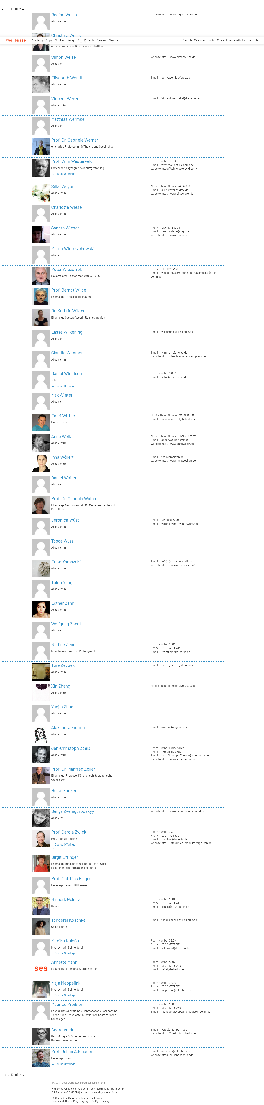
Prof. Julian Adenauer (71, 1051)
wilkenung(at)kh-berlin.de (177, 331)
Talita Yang (61, 582)
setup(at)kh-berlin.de (174, 377)
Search (187, 40)
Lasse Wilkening (66, 332)
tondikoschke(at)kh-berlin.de (179, 919)
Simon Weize (63, 57)
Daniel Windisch (66, 373)
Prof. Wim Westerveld (72, 161)
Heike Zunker (64, 790)
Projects (89, 40)
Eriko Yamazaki (66, 561)
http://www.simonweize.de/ (179, 56)
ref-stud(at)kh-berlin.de (175, 651)
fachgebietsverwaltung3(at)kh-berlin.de (185, 1011)
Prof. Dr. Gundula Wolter (74, 498)
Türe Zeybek (63, 665)
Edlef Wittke (63, 415)
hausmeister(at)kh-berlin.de (178, 419)
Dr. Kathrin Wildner (69, 310)
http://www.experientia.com (179, 759)
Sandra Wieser (65, 227)
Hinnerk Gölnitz (65, 899)
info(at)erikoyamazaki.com (177, 561)
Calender (199, 40)
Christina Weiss (66, 35)
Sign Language (102, 1101)
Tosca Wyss (62, 540)
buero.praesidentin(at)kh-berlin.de (99, 1092)
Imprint (84, 1098)
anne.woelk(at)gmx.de (174, 439)
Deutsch (253, 40)
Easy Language (81, 1101)
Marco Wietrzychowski (72, 248)
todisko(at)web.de (172, 456)
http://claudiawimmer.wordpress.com (184, 356)
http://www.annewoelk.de (177, 443)
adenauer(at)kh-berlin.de (176, 1051)
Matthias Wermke (67, 119)
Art (80, 40)
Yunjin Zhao (62, 706)
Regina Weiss (64, 14)
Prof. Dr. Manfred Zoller (73, 769)
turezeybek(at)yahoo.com (177, 665)
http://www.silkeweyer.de (177, 193)
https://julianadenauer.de (177, 1055)
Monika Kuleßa (65, 940)
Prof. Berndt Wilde (68, 290)
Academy (37, 40)
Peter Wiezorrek (66, 269)
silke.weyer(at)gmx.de (174, 189)
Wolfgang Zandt (66, 623)
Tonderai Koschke (68, 920)
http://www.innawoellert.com (179, 460)
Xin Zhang (60, 686)
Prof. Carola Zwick (68, 832)
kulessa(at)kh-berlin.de (175, 948)
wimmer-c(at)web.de (174, 352)
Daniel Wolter (64, 477)
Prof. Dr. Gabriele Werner (74, 140)
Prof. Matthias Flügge (71, 878)
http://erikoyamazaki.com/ (178, 565)
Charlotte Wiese (66, 207)
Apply (49, 40)
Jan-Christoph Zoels (70, 748)
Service (113, 40)
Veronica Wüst (65, 520)
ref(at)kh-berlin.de (172, 969)
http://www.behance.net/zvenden (182, 811)
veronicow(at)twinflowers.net (179, 523)
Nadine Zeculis (65, 644)
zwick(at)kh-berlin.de (174, 839)
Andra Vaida (62, 1029)
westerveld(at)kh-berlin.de (177, 165)
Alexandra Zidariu (68, 727)
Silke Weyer (62, 186)
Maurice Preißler (66, 1004)
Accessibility (237, 40)
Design (71, 40)
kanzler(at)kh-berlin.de (175, 906)
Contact (222, 40)
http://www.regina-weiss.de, (179, 14)
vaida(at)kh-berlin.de (174, 1029)
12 (19, 9)
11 (16, 9)
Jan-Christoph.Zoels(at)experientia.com (186, 755)
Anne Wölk (61, 436)
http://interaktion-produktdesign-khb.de (186, 843)
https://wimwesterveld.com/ (179, 168)
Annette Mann (64, 962)
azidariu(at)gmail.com (174, 727)
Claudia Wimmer (67, 352)
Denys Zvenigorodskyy (72, 811)
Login (211, 40)
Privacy (98, 1098)
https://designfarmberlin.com (179, 1033)
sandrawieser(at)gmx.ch (176, 231)
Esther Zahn (62, 603)
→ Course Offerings (63, 173)
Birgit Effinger (64, 857)
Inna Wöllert (62, 457)
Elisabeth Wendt (67, 77)
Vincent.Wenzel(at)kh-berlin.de (180, 98)
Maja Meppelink (66, 983)
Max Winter (61, 395)
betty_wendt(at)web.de (175, 77)
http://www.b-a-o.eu (174, 235)
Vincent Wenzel (65, 98)
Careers (101, 40)
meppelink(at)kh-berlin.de (177, 990)
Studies (60, 40)
